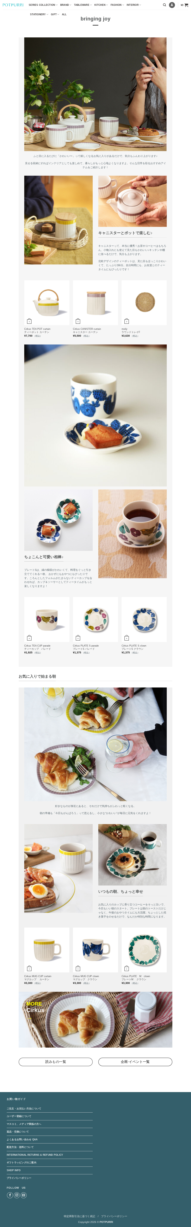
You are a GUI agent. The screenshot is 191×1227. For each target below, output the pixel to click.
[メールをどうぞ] (24, 1195)
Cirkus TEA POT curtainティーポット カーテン (37, 331)
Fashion (116, 5)
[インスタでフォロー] (17, 1195)
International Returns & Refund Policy (35, 1154)
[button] (164, 5)
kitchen (99, 5)
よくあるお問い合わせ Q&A (22, 1139)
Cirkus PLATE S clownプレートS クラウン (134, 647)
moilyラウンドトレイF (131, 331)
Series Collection (42, 5)
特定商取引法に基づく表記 (79, 1216)
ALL (64, 14)
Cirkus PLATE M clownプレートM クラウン (136, 978)
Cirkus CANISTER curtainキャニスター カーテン (87, 331)
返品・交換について (18, 1131)
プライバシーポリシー (19, 1178)
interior (133, 5)
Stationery (38, 14)
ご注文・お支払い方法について (24, 1108)
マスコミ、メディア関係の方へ (24, 1124)
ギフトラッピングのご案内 (21, 1162)
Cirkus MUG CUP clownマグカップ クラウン (86, 978)
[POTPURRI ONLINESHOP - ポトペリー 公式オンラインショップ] (13, 5)
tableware (81, 5)
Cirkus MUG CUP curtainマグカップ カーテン (37, 978)
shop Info (14, 1170)
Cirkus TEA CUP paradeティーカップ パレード (37, 647)
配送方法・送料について (20, 1147)
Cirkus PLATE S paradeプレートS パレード (86, 647)
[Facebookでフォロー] (10, 1195)
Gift (54, 14)
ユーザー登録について (19, 1116)
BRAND (64, 5)
